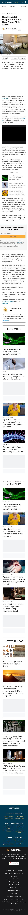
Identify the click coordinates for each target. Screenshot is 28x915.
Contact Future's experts (14, 873)
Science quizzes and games (8, 840)
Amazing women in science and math (20, 826)
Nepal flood (12, 6)
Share (6, 58)
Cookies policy (14, 884)
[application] (14, 133)
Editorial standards (14, 896)
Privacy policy (14, 882)
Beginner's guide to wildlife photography (19, 840)
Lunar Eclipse (23, 6)
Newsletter (23, 58)
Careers (14, 893)
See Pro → (17, 2)
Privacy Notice (19, 242)
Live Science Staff (11, 28)
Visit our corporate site (19, 858)
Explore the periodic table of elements (8, 831)
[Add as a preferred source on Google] (14, 863)
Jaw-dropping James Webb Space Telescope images (8, 827)
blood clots (5, 98)
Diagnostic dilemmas (8, 818)
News (19, 30)
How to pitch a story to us (14, 899)
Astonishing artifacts (20, 818)
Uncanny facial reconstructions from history (20, 831)
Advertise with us (14, 887)
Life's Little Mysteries (8, 816)
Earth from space (19, 816)
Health (3, 13)
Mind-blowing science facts (19, 843)
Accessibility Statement (14, 870)
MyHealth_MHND (8, 301)
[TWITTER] (11, 310)
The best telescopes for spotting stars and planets (8, 843)
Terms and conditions (14, 879)
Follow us (15, 58)
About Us (14, 876)
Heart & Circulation (11, 13)
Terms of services (17, 240)
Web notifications (14, 890)
